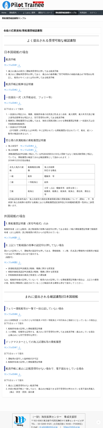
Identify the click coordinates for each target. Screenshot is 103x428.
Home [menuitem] (4, 12)
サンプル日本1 (10, 65)
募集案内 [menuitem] (12, 12)
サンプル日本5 (27, 150)
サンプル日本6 (10, 314)
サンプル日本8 (10, 374)
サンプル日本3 (10, 103)
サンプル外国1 (10, 237)
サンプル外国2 (10, 262)
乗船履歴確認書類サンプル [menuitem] (66, 12)
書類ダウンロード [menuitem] (45, 12)
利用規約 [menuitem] (83, 12)
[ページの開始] (98, 422)
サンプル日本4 (27, 146)
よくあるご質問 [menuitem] (29, 12)
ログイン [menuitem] (93, 12)
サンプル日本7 (10, 347)
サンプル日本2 (10, 89)
